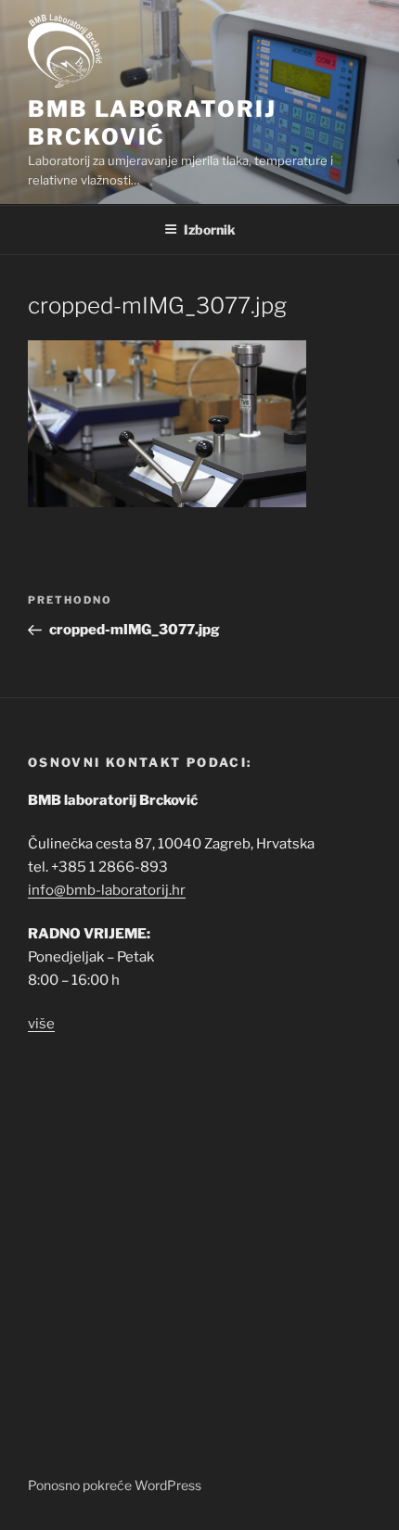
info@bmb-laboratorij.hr (107, 890)
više (41, 1023)
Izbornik (210, 229)
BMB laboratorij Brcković (152, 123)
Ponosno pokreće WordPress (114, 1485)
